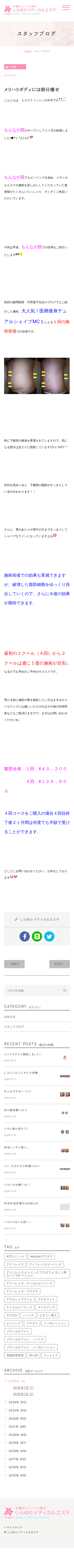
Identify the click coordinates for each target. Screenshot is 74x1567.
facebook (25, 936)
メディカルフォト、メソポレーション (30, 1347)
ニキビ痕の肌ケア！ (16, 1128)
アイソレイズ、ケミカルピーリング (29, 1283)
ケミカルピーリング (19, 1307)
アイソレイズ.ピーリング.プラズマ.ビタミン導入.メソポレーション (36, 1274)
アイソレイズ (15, 1264)
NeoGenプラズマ (41, 1256)
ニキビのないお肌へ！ (17, 1222)
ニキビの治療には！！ (17, 1184)
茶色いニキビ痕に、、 (17, 1147)
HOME (27, 51)
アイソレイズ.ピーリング (45, 1264)
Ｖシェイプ (50, 1355)
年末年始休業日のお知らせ (21, 1203)
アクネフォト (46, 1299)
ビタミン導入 (48, 1315)
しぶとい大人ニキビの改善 (21, 1073)
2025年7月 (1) (23, 1387)
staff (13, 67)
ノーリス (28, 1315)
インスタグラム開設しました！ (22, 1054)
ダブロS (11, 1315)
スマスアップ (46, 1307)
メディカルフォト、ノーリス (25, 1339)
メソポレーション (54, 1323)
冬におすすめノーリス (17, 1091)
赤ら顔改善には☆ (15, 1110)
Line (37, 936)
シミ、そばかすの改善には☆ (22, 1166)
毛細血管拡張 (15, 1355)
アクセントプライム (19, 1299)
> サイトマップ (13, 1527)
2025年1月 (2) (23, 1394)
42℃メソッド (15, 1256)
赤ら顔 (33, 1355)
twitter (49, 936)
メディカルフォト (17, 1331)
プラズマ (32, 1323)
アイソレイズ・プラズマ (22, 1291)
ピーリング (13, 1323)
